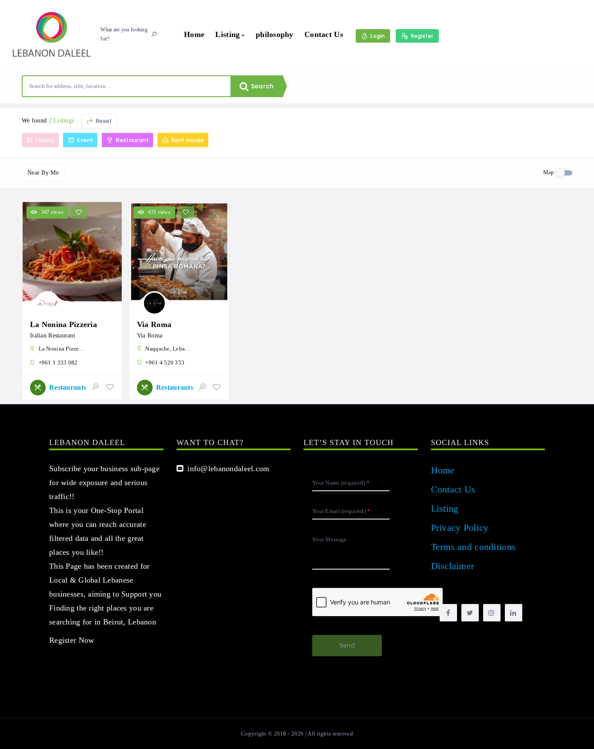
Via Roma (154, 324)
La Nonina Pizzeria (63, 324)
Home (194, 34)
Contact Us (323, 34)
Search (261, 86)
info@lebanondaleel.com (226, 468)
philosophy (275, 34)
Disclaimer (452, 565)
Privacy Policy (460, 527)
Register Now (71, 640)
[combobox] (126, 86)
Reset (103, 121)
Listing (227, 34)
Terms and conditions (473, 546)
